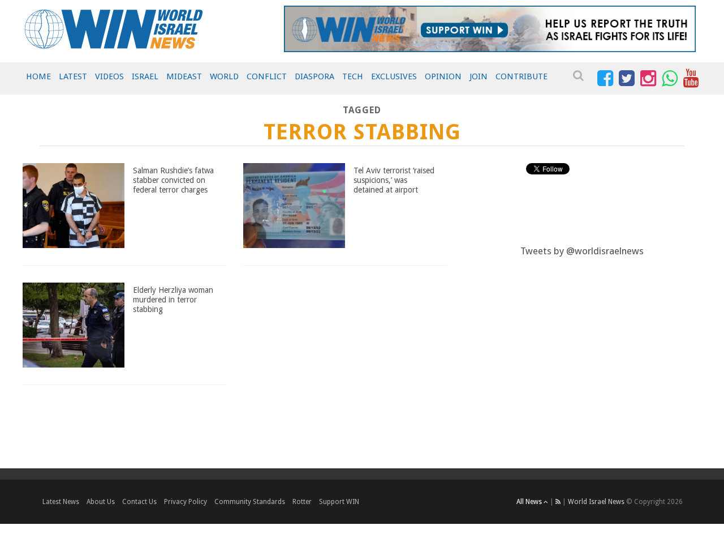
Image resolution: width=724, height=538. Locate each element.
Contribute (521, 76)
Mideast (184, 76)
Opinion (443, 76)
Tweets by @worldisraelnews (582, 251)
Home (38, 76)
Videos (109, 76)
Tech (352, 76)
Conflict (267, 76)
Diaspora (314, 76)
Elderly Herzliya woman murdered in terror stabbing (173, 299)
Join (478, 76)
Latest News (60, 502)
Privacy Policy (185, 502)
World (224, 76)
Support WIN (339, 502)
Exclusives (394, 76)
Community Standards (249, 502)
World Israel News (596, 502)
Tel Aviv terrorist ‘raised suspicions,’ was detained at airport (394, 180)
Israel (145, 76)
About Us (101, 502)
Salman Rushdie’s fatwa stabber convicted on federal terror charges (173, 180)
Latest (73, 76)
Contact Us (139, 502)
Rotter (302, 502)
